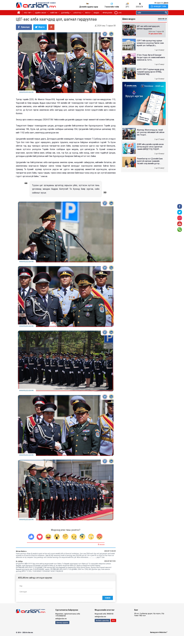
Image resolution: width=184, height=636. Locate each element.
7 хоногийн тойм (112, 7)
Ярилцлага (107, 13)
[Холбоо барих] (180, 229)
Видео (96, 13)
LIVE (118, 13)
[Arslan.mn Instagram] (180, 218)
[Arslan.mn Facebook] (180, 206)
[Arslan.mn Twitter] (180, 212)
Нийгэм (53, 13)
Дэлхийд (65, 13)
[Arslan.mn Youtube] (180, 223)
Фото (87, 13)
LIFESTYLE (77, 13)
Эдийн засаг (40, 13)
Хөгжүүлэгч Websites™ (158, 632)
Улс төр (27, 13)
